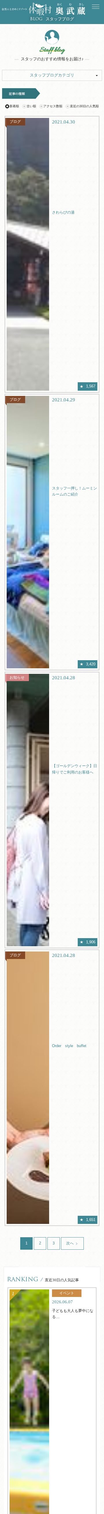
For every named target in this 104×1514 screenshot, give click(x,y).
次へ (70, 1243)
